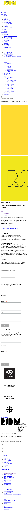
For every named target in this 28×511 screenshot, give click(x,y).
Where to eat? (7, 73)
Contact (9, 66)
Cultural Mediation (8, 54)
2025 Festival (4, 455)
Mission (9, 63)
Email (3, 289)
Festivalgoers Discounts (9, 28)
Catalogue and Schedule (10, 473)
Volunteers (6, 25)
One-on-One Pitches (9, 477)
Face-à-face (6, 40)
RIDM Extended (8, 52)
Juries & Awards (8, 23)
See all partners (4, 417)
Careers (9, 67)
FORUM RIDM (5, 469)
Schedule (6, 19)
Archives (6, 83)
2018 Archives (10, 91)
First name (4, 295)
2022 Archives (10, 86)
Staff (8, 64)
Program (6, 18)
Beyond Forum (7, 47)
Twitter (5, 215)
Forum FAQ (7, 44)
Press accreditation (11, 80)
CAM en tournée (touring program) (12, 56)
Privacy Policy (10, 69)
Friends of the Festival (9, 500)
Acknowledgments (11, 70)
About (5, 62)
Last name (4, 301)
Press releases (10, 77)
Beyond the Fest (5, 487)
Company (3, 307)
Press (5, 76)
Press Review (10, 81)
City (2, 312)
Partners (6, 26)
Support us (6, 94)
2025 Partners (7, 480)
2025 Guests (7, 478)
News (5, 74)
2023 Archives (10, 84)
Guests (5, 41)
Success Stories (7, 45)
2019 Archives (10, 90)
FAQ (5, 29)
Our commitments (8, 93)
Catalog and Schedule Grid (10, 36)
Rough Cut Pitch (8, 38)
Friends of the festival (9, 71)
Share (2, 211)
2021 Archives (10, 87)
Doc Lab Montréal (8, 37)
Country (3, 318)
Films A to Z (7, 21)
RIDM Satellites (8, 55)
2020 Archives (10, 88)
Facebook (6, 213)
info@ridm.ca (4, 439)
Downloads (10, 78)
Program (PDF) (7, 22)
